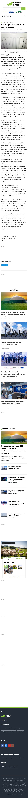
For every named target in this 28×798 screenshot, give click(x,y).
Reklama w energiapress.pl (8, 766)
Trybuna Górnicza (22, 758)
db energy (12, 236)
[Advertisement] (14, 252)
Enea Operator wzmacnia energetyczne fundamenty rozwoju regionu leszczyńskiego (13, 374)
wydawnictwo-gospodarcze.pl (11, 758)
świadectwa (20, 731)
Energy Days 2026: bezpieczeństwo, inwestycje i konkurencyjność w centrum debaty (16, 479)
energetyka (12, 238)
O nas (3, 720)
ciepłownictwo (5, 236)
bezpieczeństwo (11, 731)
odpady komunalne (6, 728)
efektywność (5, 238)
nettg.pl (2, 758)
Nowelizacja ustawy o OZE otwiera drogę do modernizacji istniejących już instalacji (13, 315)
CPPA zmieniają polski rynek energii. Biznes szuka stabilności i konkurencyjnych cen (16, 515)
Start (2, 22)
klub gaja (4, 731)
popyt (14, 728)
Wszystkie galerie (14, 576)
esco (3, 240)
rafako (19, 728)
